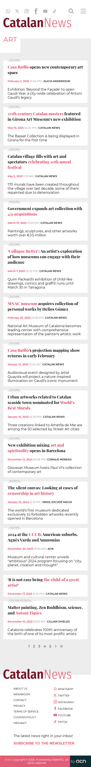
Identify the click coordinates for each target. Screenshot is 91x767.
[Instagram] (26, 11)
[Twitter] (17, 11)
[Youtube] (45, 11)
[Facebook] (36, 11)
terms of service (26, 711)
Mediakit (20, 723)
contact (20, 700)
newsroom (22, 694)
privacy (19, 705)
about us (20, 688)
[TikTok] (54, 11)
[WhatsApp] (8, 11)
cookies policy (25, 717)
